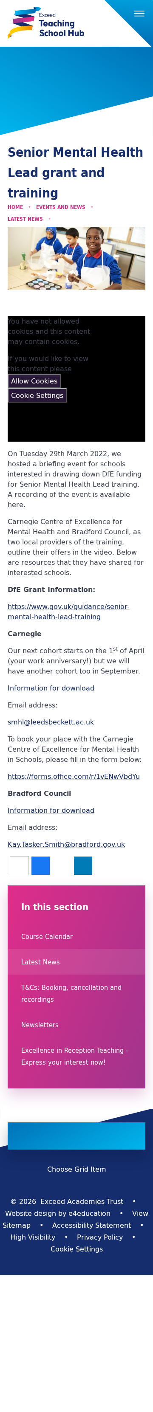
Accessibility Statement (91, 1225)
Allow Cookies (34, 381)
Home (15, 207)
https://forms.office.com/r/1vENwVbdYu (74, 776)
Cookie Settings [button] (77, 1249)
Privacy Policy (100, 1237)
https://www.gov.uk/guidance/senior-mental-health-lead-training (69, 611)
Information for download (51, 688)
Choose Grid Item (76, 1169)
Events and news (60, 207)
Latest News (25, 219)
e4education (89, 1213)
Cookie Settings (37, 395)
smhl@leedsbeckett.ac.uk (51, 722)
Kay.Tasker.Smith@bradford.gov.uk (66, 844)
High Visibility (33, 1237)
